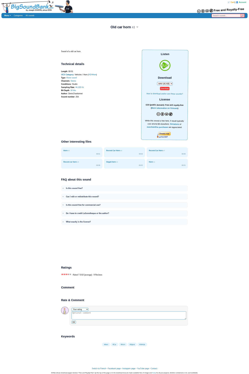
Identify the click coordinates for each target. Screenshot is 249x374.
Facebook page (114, 368)
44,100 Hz (79, 87)
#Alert (106, 344)
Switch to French (99, 368)
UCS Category (67, 74)
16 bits (73, 90)
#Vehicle (142, 344)
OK (73, 322)
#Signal (132, 344)
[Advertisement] (124, 40)
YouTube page (143, 368)
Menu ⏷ (7, 15)
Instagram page (128, 368)
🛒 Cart (231, 2)
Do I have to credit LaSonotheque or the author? (87, 213)
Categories (18, 15)
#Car (114, 344)
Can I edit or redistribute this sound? (82, 197)
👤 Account (241, 2)
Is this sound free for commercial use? (83, 205)
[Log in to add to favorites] (137, 27)
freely (154, 373)
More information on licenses (164, 108)
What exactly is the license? (78, 222)
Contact (154, 368)
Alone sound (71, 78)
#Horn (123, 344)
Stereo (73, 81)
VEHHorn (92, 74)
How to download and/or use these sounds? (165, 93)
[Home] (124, 6)
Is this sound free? (74, 188)
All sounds (30, 15)
